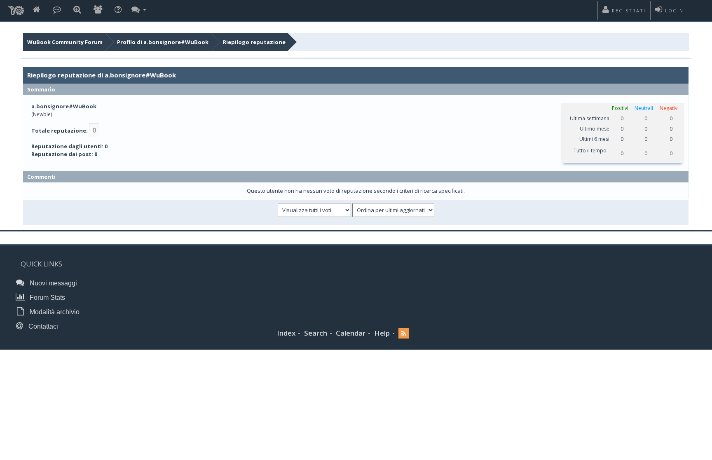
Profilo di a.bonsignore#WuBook (162, 42)
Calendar (350, 333)
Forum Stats (46, 297)
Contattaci (42, 326)
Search (315, 333)
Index (286, 333)
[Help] (118, 10)
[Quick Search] (77, 10)
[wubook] (16, 8)
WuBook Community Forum (65, 42)
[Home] (36, 10)
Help (382, 333)
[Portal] (56, 10)
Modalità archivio (54, 311)
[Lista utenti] (98, 10)
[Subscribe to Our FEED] (403, 333)
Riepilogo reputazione (254, 42)
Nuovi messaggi (52, 283)
